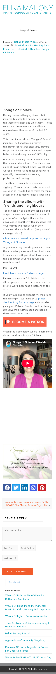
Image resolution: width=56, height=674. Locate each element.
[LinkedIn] (24, 487)
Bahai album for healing (28, 45)
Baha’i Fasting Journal (17, 633)
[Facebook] (7, 487)
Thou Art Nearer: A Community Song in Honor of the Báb (27, 624)
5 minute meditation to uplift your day (28, 657)
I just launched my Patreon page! (24, 273)
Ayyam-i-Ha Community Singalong (25, 640)
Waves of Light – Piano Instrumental (26, 616)
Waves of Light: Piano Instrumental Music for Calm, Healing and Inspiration (28, 607)
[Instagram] (33, 487)
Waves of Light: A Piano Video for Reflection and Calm (24, 597)
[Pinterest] (42, 487)
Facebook (14, 582)
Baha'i (17, 41)
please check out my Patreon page (24, 300)
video (33, 41)
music (25, 41)
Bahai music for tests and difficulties (26, 47)
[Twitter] (16, 487)
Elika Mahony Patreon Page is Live (31, 505)
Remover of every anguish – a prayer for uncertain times (26, 648)
